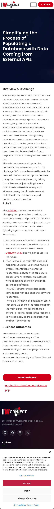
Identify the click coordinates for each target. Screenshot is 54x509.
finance (42, 385)
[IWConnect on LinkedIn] (5, 433)
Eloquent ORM (14, 252)
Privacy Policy (33, 505)
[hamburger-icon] (33, 4)
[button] (49, 452)
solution (12, 210)
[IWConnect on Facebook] (13, 433)
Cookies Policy (20, 505)
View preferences (27, 498)
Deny (27, 490)
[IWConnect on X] (27, 433)
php (7, 390)
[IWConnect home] (14, 411)
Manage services (26, 475)
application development (20, 385)
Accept (27, 483)
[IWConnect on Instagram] (20, 433)
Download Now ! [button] (27, 377)
